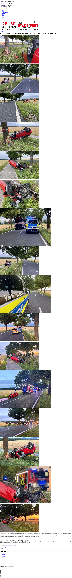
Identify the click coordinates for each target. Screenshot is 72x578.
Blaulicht (3, 14)
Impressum (3, 555)
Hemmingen (3, 13)
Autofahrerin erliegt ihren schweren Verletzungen (10, 545)
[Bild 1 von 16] (19, 63)
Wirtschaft (3, 15)
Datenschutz (3, 556)
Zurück (1, 549)
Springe (3, 11)
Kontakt (3, 553)
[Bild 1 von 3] (19, 92)
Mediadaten (3, 554)
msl (5, 547)
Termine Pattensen (5, 12)
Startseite (3, 10)
